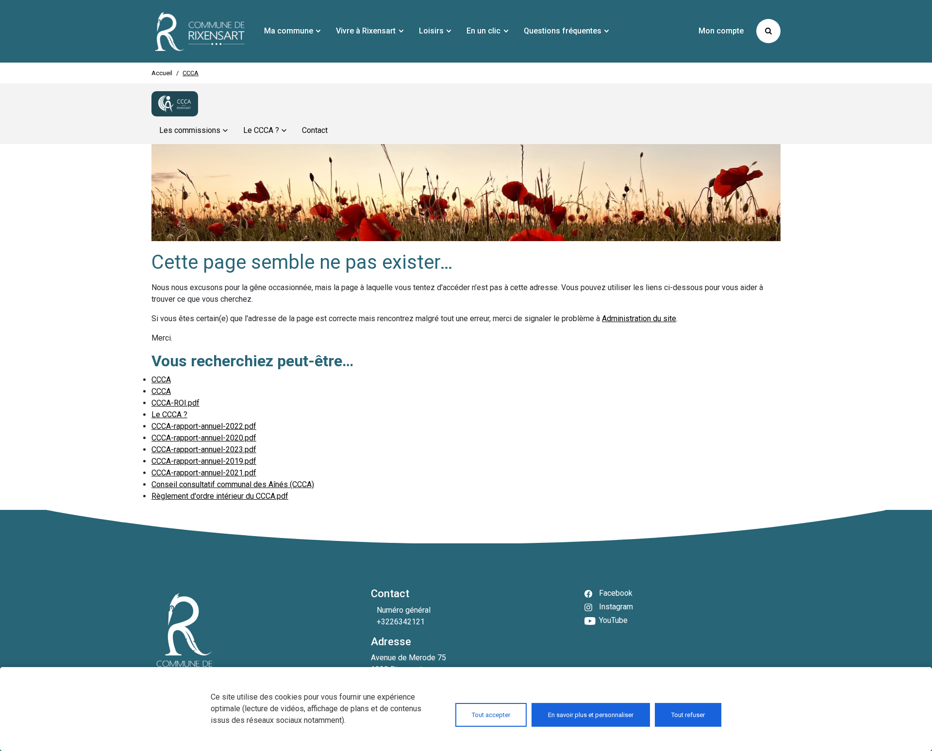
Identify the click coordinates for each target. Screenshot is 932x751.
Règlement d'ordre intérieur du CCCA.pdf (219, 496)
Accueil (161, 73)
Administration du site (639, 318)
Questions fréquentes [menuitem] (562, 30)
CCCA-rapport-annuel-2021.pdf (203, 472)
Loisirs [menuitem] (431, 30)
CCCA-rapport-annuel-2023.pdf (203, 449)
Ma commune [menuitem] (288, 30)
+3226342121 (401, 621)
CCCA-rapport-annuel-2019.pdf (203, 461)
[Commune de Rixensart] (200, 31)
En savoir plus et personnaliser (590, 714)
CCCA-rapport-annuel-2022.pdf (203, 426)
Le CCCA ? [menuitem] (261, 130)
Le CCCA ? (169, 414)
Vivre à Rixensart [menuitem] (366, 30)
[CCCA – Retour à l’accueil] (174, 103)
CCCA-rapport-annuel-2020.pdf (203, 437)
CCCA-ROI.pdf (175, 403)
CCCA (161, 379)
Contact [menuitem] (315, 130)
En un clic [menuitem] (483, 30)
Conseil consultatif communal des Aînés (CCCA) (232, 484)
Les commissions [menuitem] (189, 130)
